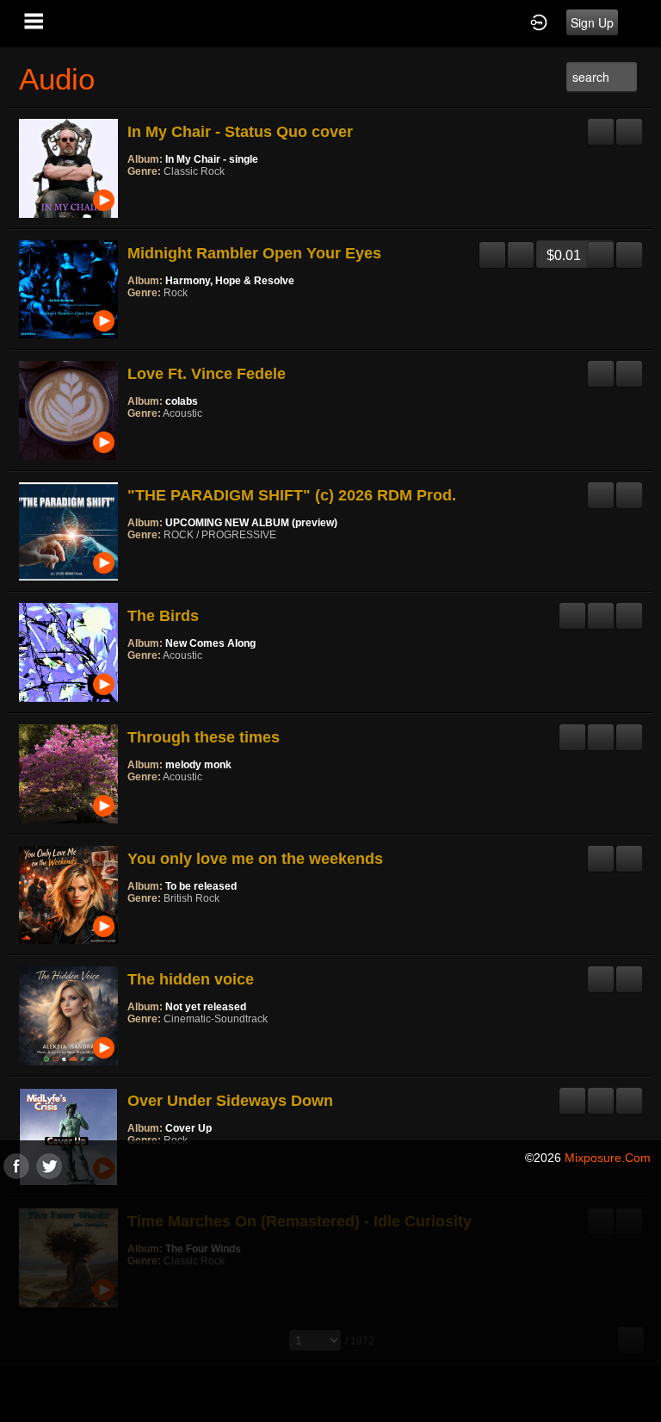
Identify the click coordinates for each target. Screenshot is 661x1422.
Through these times (203, 737)
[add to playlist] (629, 125)
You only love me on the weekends (255, 858)
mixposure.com (608, 1157)
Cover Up (188, 1128)
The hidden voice (190, 979)
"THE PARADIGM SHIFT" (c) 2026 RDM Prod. (291, 495)
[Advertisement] (330, 1299)
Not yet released (205, 1007)
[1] (134, 195)
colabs (181, 401)
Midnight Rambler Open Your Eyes (254, 253)
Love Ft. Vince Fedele (206, 373)
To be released (201, 886)
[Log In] (538, 21)
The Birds (163, 615)
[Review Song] (601, 125)
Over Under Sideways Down (230, 1100)
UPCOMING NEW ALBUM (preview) (251, 523)
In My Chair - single (211, 159)
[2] (141, 195)
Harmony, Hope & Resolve (229, 281)
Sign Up (592, 22)
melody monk (198, 765)
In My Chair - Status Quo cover (240, 131)
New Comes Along (210, 643)
